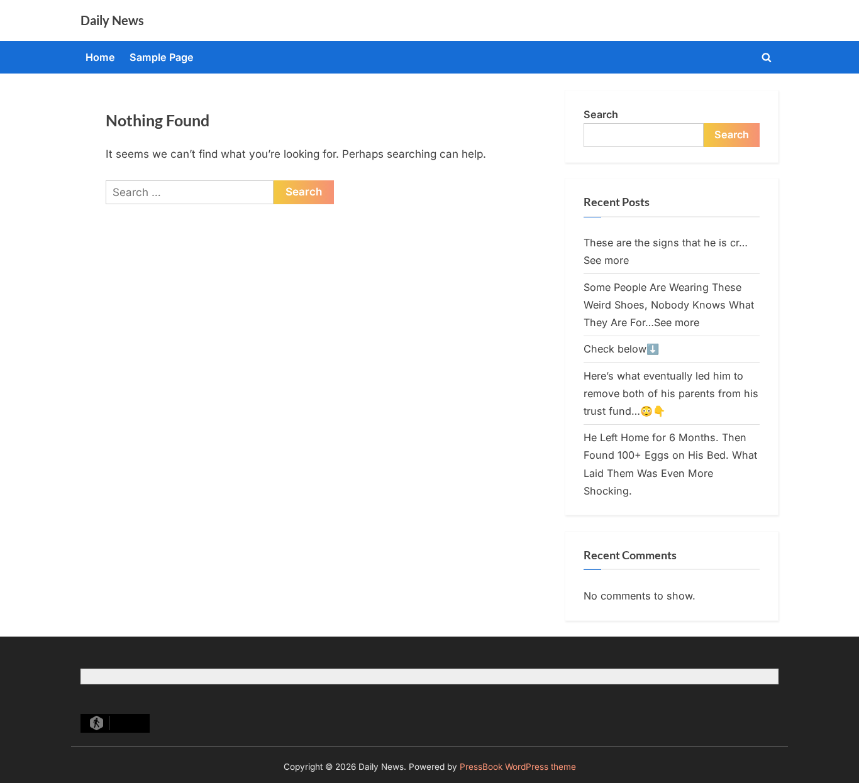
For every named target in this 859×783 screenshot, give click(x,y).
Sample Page (162, 57)
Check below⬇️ (621, 348)
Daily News (112, 20)
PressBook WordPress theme (518, 767)
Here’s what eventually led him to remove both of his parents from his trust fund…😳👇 (671, 394)
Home (100, 57)
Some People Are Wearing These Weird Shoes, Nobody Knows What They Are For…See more (669, 305)
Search (601, 114)
